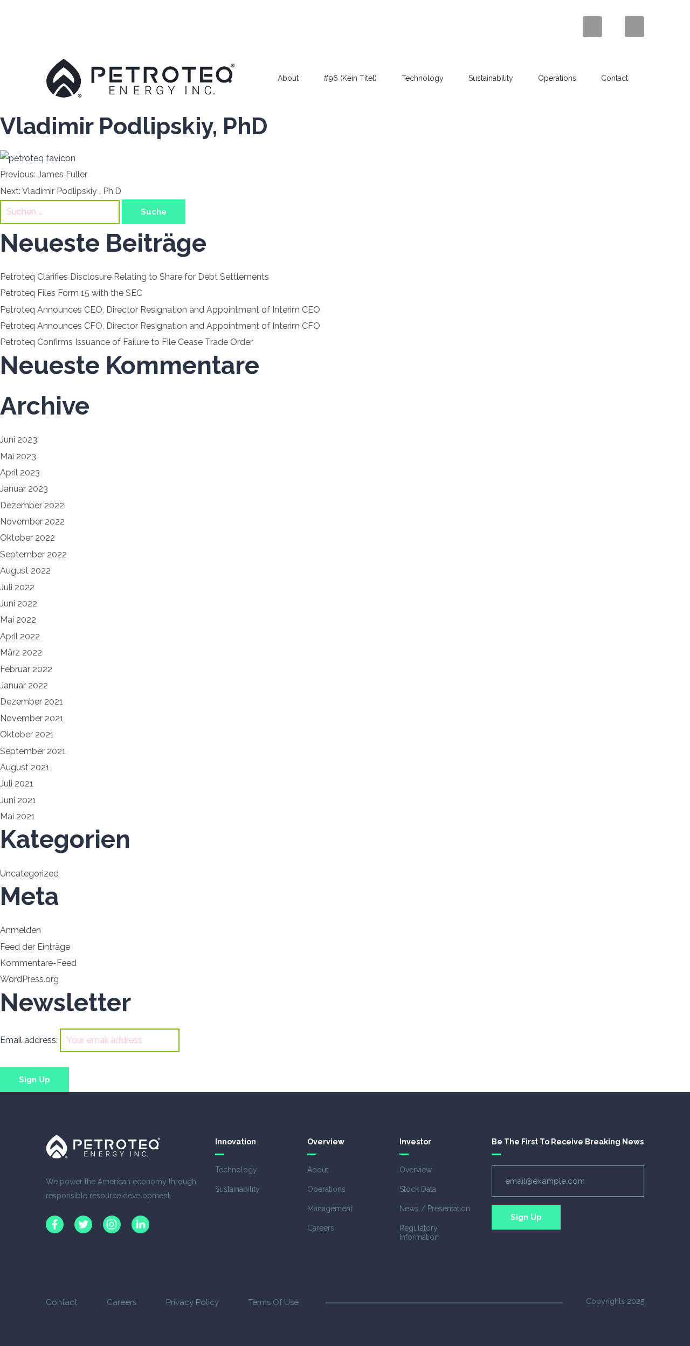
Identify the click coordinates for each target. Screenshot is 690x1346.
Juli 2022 (17, 587)
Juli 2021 (16, 783)
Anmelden (20, 930)
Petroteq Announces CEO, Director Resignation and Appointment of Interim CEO (160, 310)
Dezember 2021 (31, 701)
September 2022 (33, 554)
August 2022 (25, 570)
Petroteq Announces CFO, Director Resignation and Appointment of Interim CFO (160, 326)
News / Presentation (434, 1208)
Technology (423, 78)
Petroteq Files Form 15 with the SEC (71, 293)
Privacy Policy (192, 1302)
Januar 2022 (24, 685)
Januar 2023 (24, 489)
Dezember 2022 (32, 505)
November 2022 (32, 521)
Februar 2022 (26, 669)
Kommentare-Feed (38, 963)
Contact (614, 78)
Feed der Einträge (35, 947)
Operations (557, 78)
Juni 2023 (18, 439)
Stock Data (417, 1189)
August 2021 (25, 767)
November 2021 (32, 718)
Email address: (30, 1040)
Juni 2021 (18, 800)
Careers (320, 1228)
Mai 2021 (17, 816)
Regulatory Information (419, 1232)
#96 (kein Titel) (350, 78)
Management (330, 1208)
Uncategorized (29, 873)
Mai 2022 (18, 620)
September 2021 (33, 751)
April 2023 (20, 472)
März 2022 (21, 652)
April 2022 (20, 636)
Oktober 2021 (27, 734)
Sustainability (490, 78)
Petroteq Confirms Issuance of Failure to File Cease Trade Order (126, 342)
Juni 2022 (18, 603)
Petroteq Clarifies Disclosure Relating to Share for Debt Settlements (134, 277)
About (288, 78)
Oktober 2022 (27, 538)
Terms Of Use (274, 1302)
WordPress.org (29, 979)
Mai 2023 (18, 456)
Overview (415, 1169)
